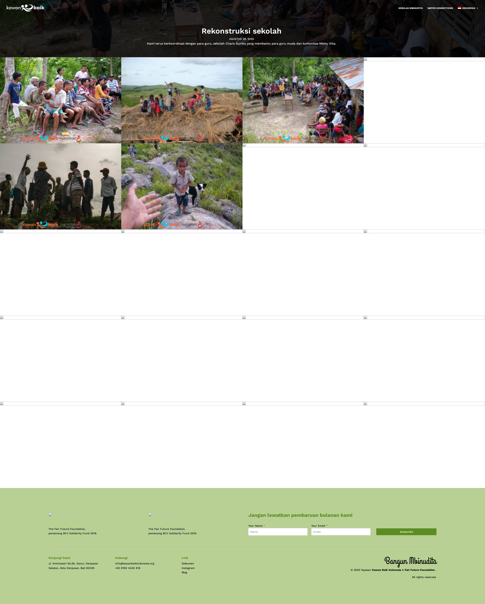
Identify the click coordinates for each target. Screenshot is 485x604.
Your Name (256, 525)
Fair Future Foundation (420, 569)
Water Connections (440, 8)
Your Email (319, 525)
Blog (184, 572)
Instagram (188, 567)
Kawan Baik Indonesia (386, 569)
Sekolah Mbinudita (410, 8)
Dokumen (188, 563)
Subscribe (406, 531)
